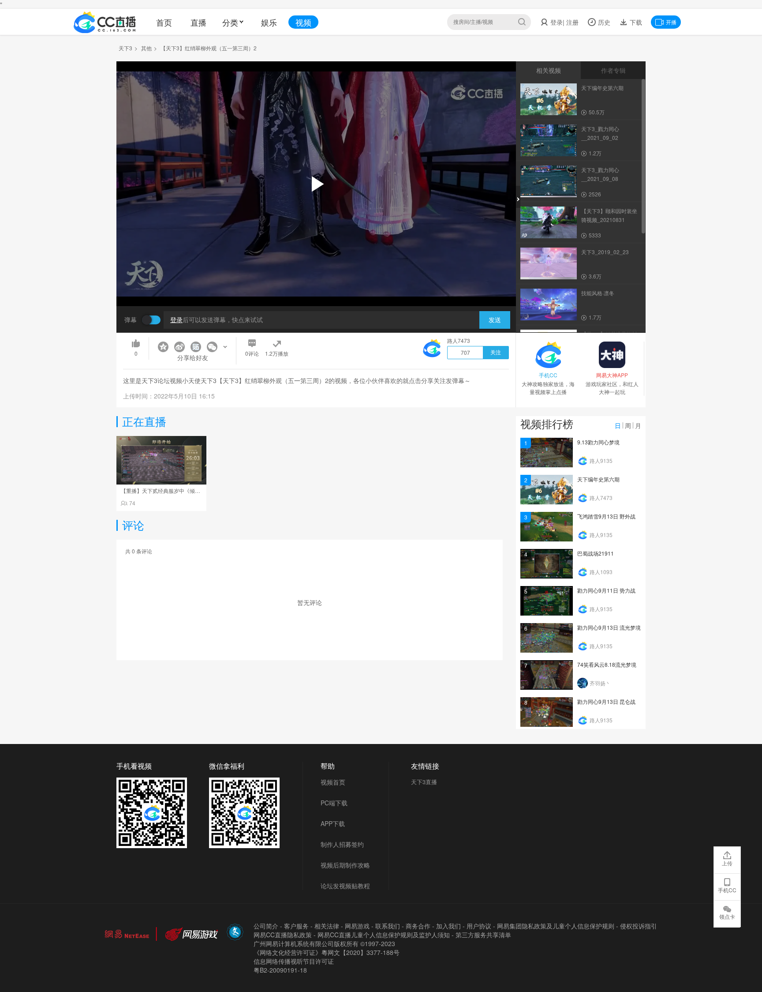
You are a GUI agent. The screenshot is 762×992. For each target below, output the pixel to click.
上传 (727, 863)
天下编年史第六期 (598, 479)
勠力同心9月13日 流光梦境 (609, 627)
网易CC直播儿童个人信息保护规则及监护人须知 (384, 934)
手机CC (727, 890)
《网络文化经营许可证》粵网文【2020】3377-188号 (327, 952)
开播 (671, 22)
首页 (164, 22)
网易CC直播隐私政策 (283, 934)
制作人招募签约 (342, 844)
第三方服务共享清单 (483, 934)
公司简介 (266, 925)
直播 (198, 22)
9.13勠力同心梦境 (598, 442)
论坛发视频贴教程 (345, 886)
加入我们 (448, 925)
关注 (495, 352)
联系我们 (387, 925)
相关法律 (326, 925)
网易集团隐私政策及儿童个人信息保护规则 (555, 925)
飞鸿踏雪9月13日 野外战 (606, 516)
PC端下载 (334, 803)
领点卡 (727, 916)
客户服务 (296, 925)
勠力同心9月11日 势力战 (606, 590)
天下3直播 (424, 782)
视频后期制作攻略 (345, 865)
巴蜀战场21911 (595, 553)
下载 (635, 22)
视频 (303, 22)
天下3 (125, 48)
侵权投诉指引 (638, 925)
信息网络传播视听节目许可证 (294, 961)
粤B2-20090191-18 (280, 970)
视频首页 (333, 782)
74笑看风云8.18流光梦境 (606, 664)
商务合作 (418, 925)
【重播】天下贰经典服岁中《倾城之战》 (168, 490)
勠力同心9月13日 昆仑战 (606, 701)
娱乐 (269, 22)
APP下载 (333, 823)
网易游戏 (357, 925)
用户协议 (479, 925)
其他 (146, 48)
